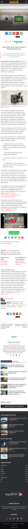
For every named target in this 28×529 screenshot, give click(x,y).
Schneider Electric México (9, 298)
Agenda (2, 471)
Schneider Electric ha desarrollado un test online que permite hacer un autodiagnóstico (13, 302)
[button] (26, 2)
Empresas (4, 21)
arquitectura (9, 303)
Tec (4, 5)
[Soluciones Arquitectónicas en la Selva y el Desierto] (4, 450)
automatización (16, 303)
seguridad (20, 306)
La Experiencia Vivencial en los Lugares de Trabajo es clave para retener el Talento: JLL (16, 392)
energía (8, 305)
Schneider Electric (8, 252)
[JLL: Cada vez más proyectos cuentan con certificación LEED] (4, 366)
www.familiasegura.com (6, 243)
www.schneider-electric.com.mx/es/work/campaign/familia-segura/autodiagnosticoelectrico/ (10, 194)
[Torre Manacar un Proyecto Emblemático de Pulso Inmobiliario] (4, 443)
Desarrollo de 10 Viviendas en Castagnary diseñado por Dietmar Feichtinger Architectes (7, 326)
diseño (22, 303)
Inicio (2, 5)
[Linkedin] (14, 355)
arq (1, 368)
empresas (3, 305)
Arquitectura (3, 381)
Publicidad (22, 523)
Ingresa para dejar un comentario (14, 406)
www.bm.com (18, 264)
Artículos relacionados (6, 361)
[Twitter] (17, 355)
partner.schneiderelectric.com (7, 210)
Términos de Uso (6, 523)
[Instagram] (10, 518)
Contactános (14, 525)
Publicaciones (4, 477)
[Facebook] (8, 355)
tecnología (3, 308)
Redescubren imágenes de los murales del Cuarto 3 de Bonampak (21, 326)
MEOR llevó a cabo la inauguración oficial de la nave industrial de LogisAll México (17, 386)
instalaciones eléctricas (21, 305)
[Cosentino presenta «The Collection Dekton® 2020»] (4, 373)
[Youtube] (20, 355)
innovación (13, 305)
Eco (1, 21)
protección (3, 306)
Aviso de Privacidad (15, 523)
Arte (2, 479)
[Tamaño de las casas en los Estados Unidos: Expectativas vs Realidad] (4, 456)
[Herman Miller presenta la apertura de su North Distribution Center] (4, 379)
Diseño (2, 469)
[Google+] (11, 355)
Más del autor (15, 361)
